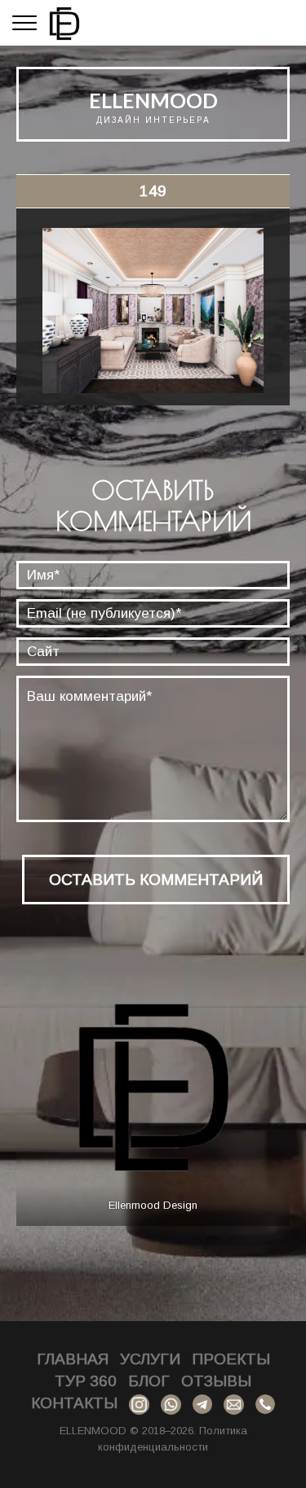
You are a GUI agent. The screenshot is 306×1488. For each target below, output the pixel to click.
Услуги (150, 1359)
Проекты (231, 1359)
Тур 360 (86, 1381)
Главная (73, 1359)
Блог (149, 1381)
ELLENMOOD (153, 100)
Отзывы (216, 1381)
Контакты (74, 1402)
